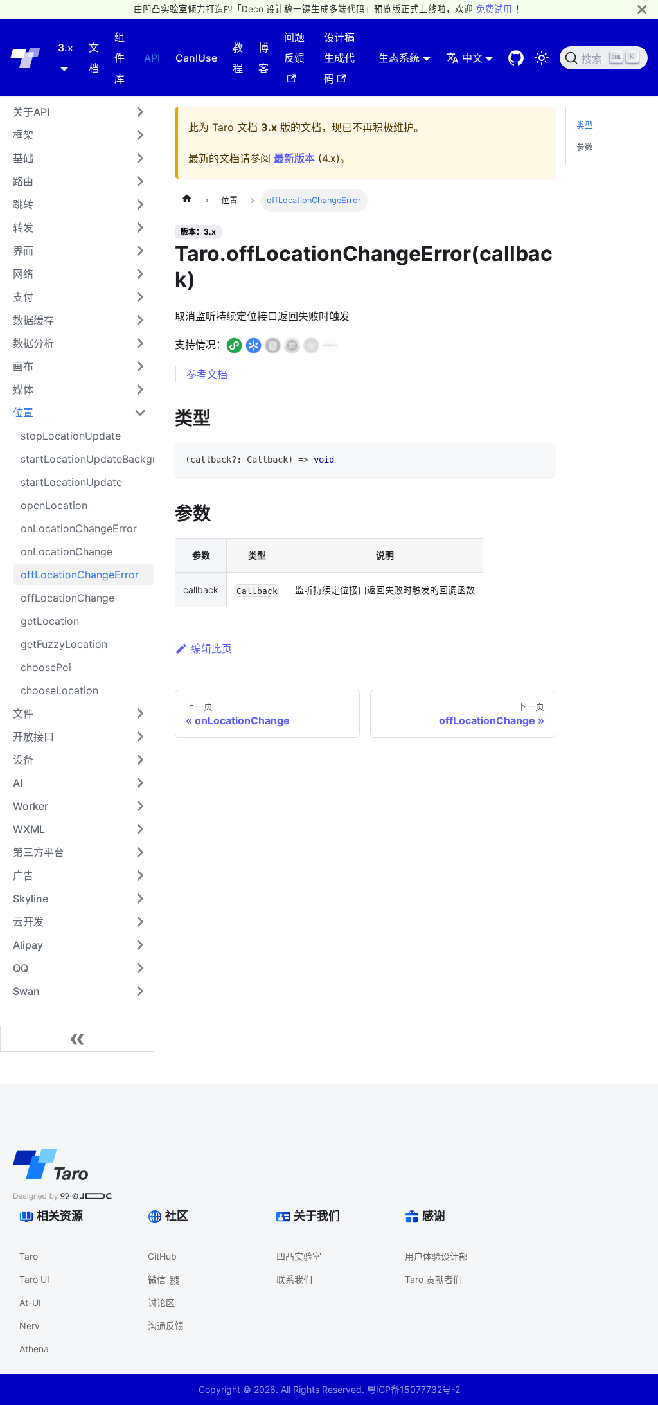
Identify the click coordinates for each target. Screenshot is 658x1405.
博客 (263, 58)
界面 (23, 250)
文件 (23, 713)
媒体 (23, 389)
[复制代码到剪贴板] (539, 458)
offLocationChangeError (80, 574)
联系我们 (294, 1279)
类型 (584, 125)
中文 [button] (472, 57)
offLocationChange (67, 597)
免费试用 (494, 9)
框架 (23, 135)
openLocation (54, 505)
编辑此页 (211, 648)
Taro (28, 1256)
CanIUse (196, 57)
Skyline (30, 898)
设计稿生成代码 (339, 58)
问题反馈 (294, 47)
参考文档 (206, 374)
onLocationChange (66, 551)
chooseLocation (59, 690)
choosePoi (46, 667)
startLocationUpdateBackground (87, 458)
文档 (94, 58)
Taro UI (34, 1279)
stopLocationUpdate (71, 435)
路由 (23, 181)
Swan (26, 991)
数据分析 (33, 343)
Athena (34, 1348)
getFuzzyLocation (64, 644)
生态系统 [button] (399, 57)
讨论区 (161, 1302)
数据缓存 (33, 320)
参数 (584, 147)
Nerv (29, 1325)
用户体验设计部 (436, 1256)
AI (17, 782)
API (152, 57)
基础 (23, 158)
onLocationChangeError (79, 528)
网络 (23, 273)
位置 (23, 412)
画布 (23, 366)
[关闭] (642, 9)
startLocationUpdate (71, 482)
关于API (31, 111)
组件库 (119, 58)
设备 (23, 759)
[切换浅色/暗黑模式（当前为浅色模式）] (541, 58)
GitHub (162, 1256)
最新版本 (294, 158)
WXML (29, 829)
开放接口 (33, 736)
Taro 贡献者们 (433, 1279)
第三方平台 (38, 852)
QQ (20, 968)
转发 (23, 227)
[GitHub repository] (516, 58)
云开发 (28, 921)
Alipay (28, 944)
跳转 (23, 204)
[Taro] (25, 58)
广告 (23, 875)
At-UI (30, 1302)
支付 (23, 297)
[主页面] (187, 200)
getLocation (50, 620)
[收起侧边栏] (77, 1039)
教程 (238, 58)
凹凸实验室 (298, 1256)
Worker (30, 806)
